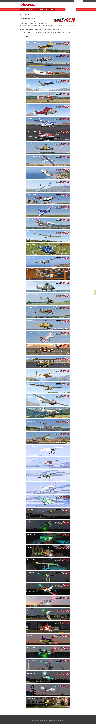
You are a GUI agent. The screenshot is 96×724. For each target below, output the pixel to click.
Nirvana (47, 722)
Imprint (66, 1)
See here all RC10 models (25, 36)
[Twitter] (95, 292)
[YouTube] (95, 291)
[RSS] (95, 294)
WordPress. (52, 722)
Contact (62, 1)
